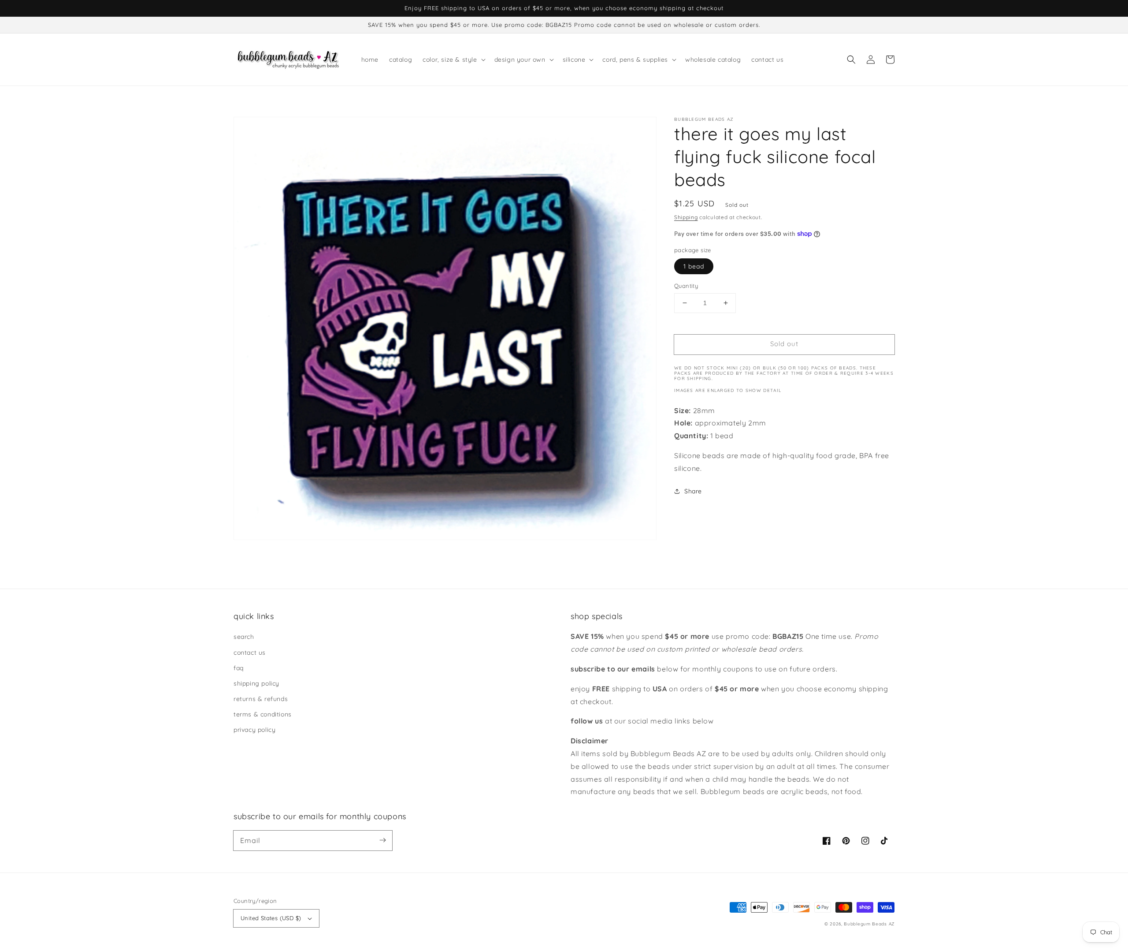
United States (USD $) (271, 917)
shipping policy (256, 683)
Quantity (686, 285)
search (244, 637)
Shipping (686, 217)
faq (239, 668)
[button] (851, 59)
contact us (250, 652)
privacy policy (254, 730)
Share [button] (693, 491)
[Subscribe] (382, 840)
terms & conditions (263, 714)
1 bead (693, 266)
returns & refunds (261, 699)
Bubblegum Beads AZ (869, 924)
